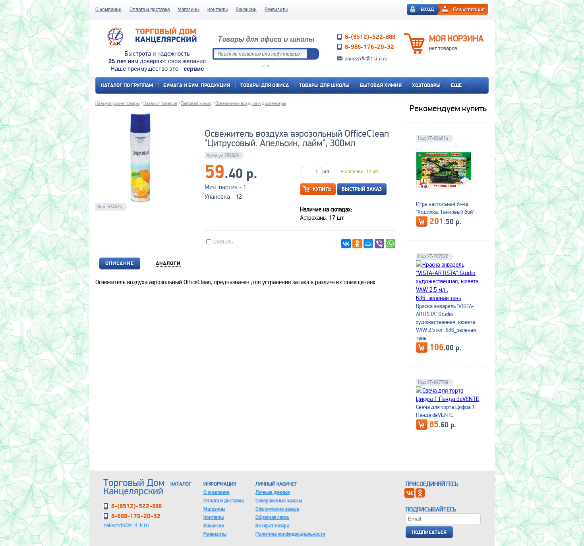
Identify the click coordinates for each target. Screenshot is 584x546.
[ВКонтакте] (346, 243)
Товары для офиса (264, 85)
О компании (108, 9)
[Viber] (379, 243)
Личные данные (272, 492)
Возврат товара (272, 526)
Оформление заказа (277, 509)
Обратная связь (272, 517)
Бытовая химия (381, 85)
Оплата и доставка (150, 9)
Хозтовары (426, 85)
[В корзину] (421, 221)
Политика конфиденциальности (290, 534)
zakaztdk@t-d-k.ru (366, 58)
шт (327, 171)
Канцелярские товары (117, 103)
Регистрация (469, 9)
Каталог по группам (127, 85)
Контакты (217, 9)
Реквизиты (276, 9)
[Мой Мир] (368, 243)
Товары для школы (324, 85)
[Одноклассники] (357, 243)
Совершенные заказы (278, 500)
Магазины (188, 9)
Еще (456, 85)
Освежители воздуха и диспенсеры (250, 103)
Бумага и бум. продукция (196, 85)
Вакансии (246, 9)
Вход (427, 9)
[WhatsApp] (390, 243)
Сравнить (223, 241)
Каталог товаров (160, 103)
